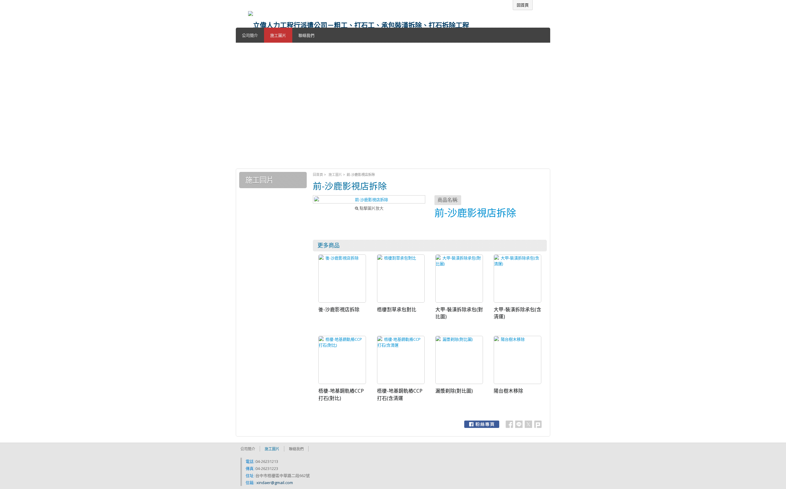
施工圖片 (335, 174)
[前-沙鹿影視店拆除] (369, 199)
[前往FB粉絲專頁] (481, 424)
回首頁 (318, 174)
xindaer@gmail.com (274, 482)
